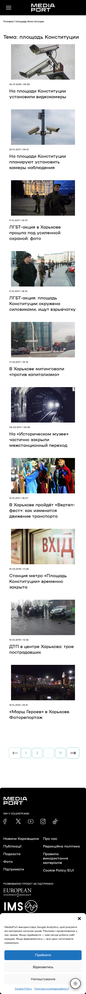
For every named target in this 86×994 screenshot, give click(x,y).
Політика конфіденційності (51, 988)
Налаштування (43, 979)
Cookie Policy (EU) (58, 870)
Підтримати (13, 869)
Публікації (12, 846)
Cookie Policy (23, 988)
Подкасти (12, 854)
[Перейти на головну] (43, 7)
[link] (6, 821)
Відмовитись (43, 967)
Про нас (50, 838)
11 (60, 753)
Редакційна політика (61, 846)
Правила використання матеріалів (55, 858)
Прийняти (43, 955)
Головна (8, 21)
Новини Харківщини (21, 838)
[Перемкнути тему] (75, 983)
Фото (8, 861)
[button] (79, 918)
